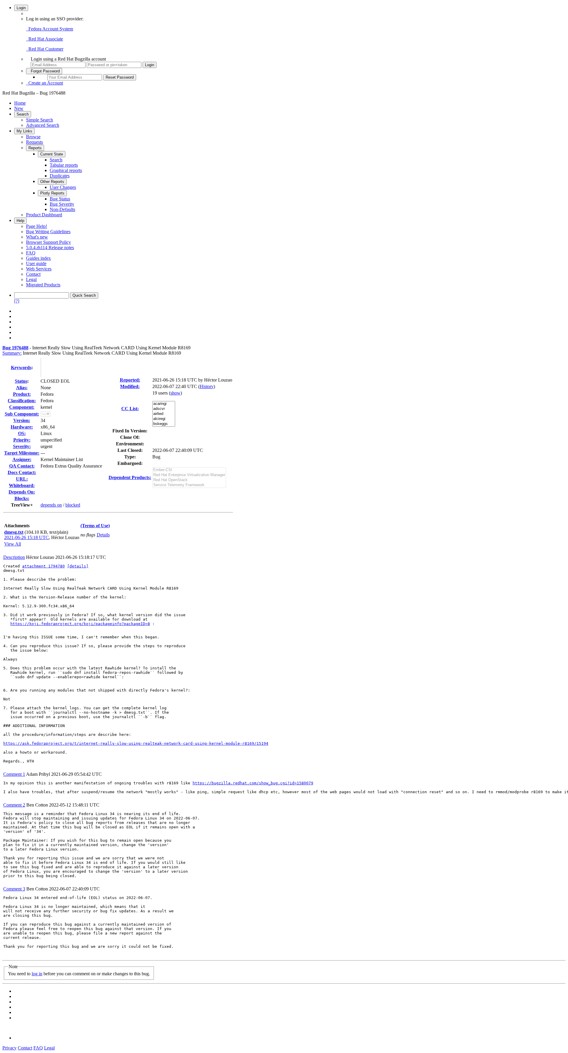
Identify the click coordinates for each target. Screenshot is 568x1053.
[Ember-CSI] (189, 470)
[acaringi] (164, 403)
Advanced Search (42, 125)
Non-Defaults (62, 209)
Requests (34, 142)
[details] (77, 566)
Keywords (21, 367)
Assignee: (21, 459)
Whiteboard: (22, 485)
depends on (51, 504)
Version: (21, 420)
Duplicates (60, 175)
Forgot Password (44, 71)
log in (37, 973)
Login (21, 8)
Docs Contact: (22, 472)
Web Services (38, 268)
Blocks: (21, 498)
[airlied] (164, 413)
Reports (35, 148)
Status (21, 381)
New (18, 108)
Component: (21, 407)
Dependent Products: (130, 477)
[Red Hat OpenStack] (189, 480)
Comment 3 (14, 888)
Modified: (130, 386)
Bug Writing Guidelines (48, 231)
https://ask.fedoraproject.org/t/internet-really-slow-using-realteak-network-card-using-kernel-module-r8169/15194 (135, 743)
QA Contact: (22, 465)
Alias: (22, 387)
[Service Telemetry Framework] (189, 485)
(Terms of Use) (95, 525)
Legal (31, 279)
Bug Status (60, 198)
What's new (37, 236)
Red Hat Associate (44, 38)
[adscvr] (164, 408)
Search (23, 114)
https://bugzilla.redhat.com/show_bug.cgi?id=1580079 (253, 783)
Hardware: (22, 426)
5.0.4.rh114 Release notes (50, 247)
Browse (33, 136)
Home (20, 103)
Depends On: (22, 491)
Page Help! (36, 226)
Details (103, 534)
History (207, 386)
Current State (51, 154)
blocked (72, 504)
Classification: (22, 400)
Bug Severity (62, 204)
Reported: (130, 379)
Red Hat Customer (44, 48)
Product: (22, 394)
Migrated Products (43, 284)
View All (12, 543)
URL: (22, 478)
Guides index (38, 258)
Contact (33, 274)
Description (14, 557)
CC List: (130, 408)
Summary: (12, 353)
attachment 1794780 (43, 566)
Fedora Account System (49, 28)
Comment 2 (14, 804)
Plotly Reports (52, 193)
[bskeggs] (164, 423)
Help (20, 220)
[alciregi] (164, 418)
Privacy (9, 1047)
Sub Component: (22, 413)
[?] (16, 301)
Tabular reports (64, 165)
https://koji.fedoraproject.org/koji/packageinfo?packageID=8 (80, 624)
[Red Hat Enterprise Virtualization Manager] (189, 475)
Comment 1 (14, 774)
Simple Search (39, 119)
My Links (24, 131)
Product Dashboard (44, 214)
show (175, 392)
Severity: (22, 446)
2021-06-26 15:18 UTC (26, 537)
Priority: (21, 439)
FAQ (31, 252)
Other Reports (52, 181)
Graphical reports (66, 170)
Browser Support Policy (48, 242)
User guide (36, 263)
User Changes (63, 187)
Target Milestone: (21, 452)
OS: (22, 433)
